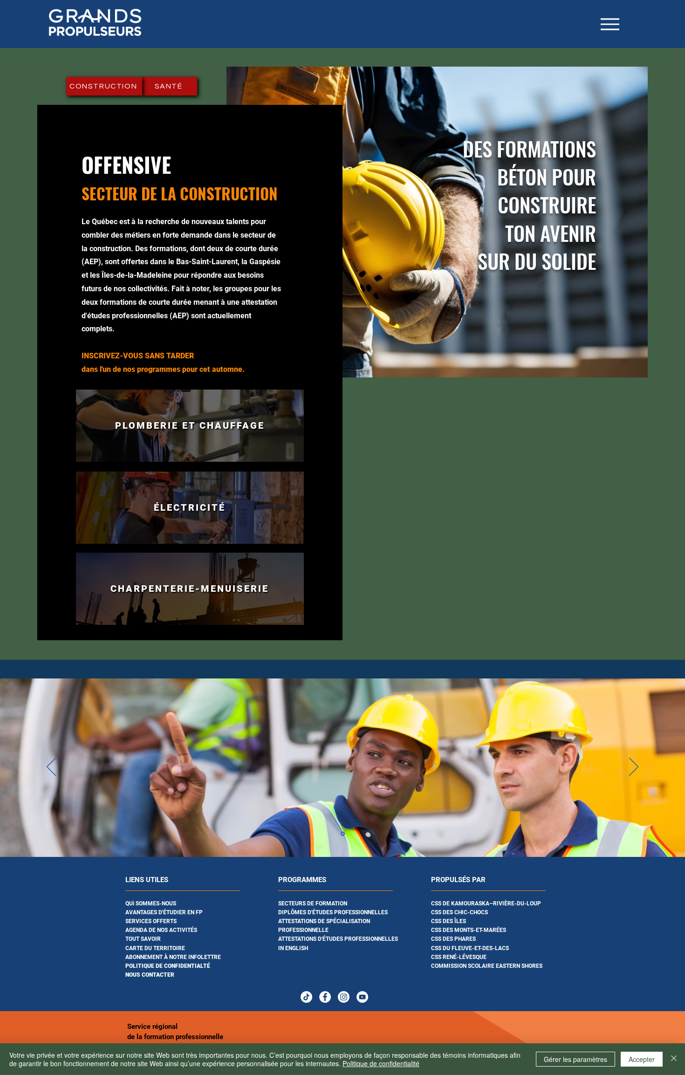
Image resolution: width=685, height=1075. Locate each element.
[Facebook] (325, 997)
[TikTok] (306, 997)
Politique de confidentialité (380, 1063)
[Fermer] (673, 1059)
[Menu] (610, 24)
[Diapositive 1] (343, 833)
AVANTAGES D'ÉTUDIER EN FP (164, 912)
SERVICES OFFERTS (151, 921)
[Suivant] (633, 767)
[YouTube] (362, 997)
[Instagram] (343, 997)
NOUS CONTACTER (149, 975)
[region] (189, 932)
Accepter (642, 1059)
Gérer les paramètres (575, 1059)
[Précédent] (51, 767)
